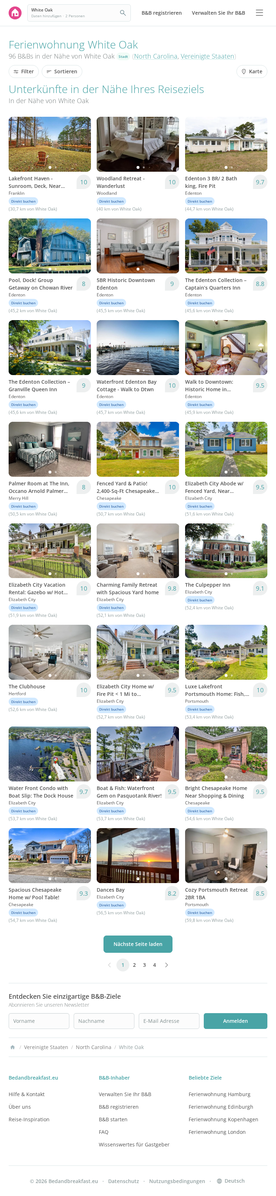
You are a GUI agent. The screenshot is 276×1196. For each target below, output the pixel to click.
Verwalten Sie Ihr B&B (125, 1094)
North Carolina (156, 56)
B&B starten (113, 1119)
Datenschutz (123, 1181)
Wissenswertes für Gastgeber (134, 1144)
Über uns (20, 1106)
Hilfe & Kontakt (27, 1094)
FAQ (104, 1131)
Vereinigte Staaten (207, 56)
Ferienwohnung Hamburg (219, 1094)
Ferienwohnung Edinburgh (221, 1106)
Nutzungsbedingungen (177, 1181)
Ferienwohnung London (217, 1131)
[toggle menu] (259, 12)
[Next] (80, 144)
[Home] (13, 1047)
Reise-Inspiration (29, 1119)
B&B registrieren (119, 1106)
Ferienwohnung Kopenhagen (223, 1119)
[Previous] (18, 144)
